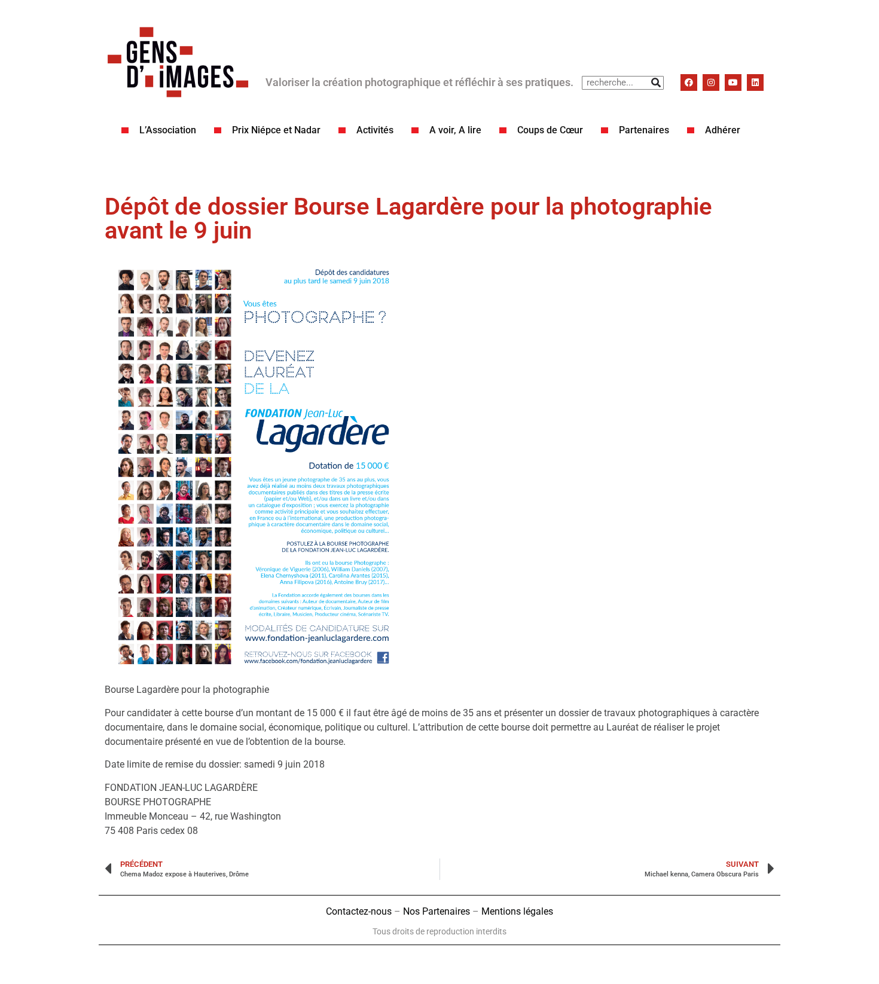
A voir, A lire (455, 130)
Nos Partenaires (436, 911)
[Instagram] (711, 82)
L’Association (167, 130)
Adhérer (722, 130)
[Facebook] (688, 82)
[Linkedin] (755, 82)
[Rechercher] (656, 83)
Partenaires (644, 130)
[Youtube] (733, 82)
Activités (374, 130)
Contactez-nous (359, 911)
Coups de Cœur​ (550, 130)
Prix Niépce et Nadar (276, 130)
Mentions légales (517, 911)
